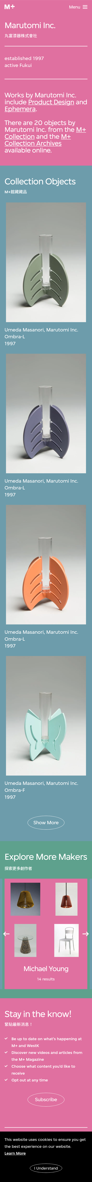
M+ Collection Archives (38, 139)
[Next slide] (86, 934)
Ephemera (20, 109)
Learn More (15, 1153)
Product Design (51, 102)
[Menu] (85, 7)
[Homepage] (10, 7)
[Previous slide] (6, 934)
